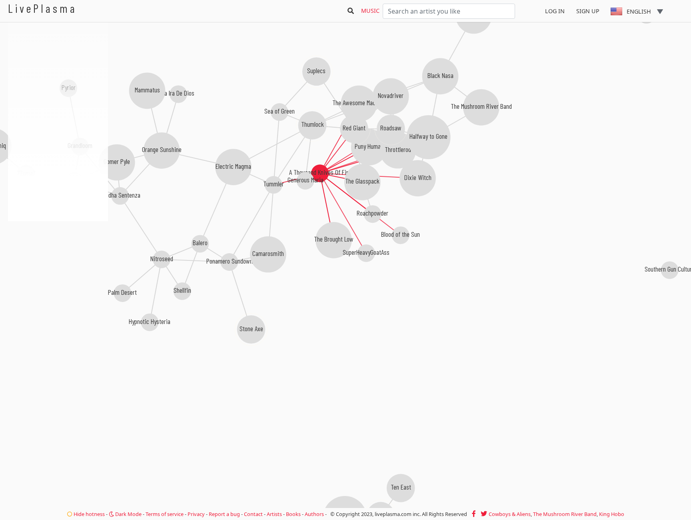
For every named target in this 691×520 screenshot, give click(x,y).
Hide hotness (88, 514)
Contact (253, 514)
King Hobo (611, 514)
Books (293, 514)
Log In (555, 11)
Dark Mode (128, 514)
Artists (274, 514)
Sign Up (587, 11)
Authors (314, 514)
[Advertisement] (58, 264)
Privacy (196, 514)
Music (370, 10)
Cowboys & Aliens (510, 514)
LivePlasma (42, 8)
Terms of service (165, 514)
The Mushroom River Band (565, 514)
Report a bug (224, 514)
